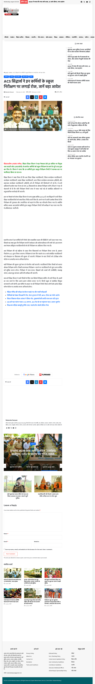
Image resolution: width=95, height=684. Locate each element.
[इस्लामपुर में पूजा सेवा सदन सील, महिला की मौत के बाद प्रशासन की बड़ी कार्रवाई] (33, 593)
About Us (28, 656)
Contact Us (29, 659)
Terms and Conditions (32, 665)
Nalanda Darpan (9, 92)
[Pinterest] (41, 97)
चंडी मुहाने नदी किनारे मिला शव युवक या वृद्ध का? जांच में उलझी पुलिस (53, 581)
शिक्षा (55, 37)
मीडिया (68, 37)
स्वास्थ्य (61, 37)
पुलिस (57, 444)
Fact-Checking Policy (54, 656)
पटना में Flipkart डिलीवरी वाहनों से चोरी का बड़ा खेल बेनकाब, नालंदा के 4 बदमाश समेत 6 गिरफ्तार (58, 454)
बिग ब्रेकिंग (17, 77)
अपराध (81, 37)
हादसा (92, 37)
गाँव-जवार (41, 37)
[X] (32, 97)
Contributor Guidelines (55, 665)
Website (36, 542)
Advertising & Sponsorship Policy (58, 671)
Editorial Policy (53, 653)
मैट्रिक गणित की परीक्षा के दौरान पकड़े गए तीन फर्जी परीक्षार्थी (27, 292)
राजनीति (74, 37)
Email (6, 542)
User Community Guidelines (56, 662)
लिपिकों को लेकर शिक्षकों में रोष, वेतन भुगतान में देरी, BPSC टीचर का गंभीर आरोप (33, 295)
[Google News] (28, 375)
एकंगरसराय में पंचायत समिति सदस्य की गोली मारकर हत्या (11, 601)
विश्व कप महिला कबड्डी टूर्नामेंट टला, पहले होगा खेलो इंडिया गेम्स (28, 305)
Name (6, 534)
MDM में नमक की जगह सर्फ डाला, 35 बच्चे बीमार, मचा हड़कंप (46, 2)
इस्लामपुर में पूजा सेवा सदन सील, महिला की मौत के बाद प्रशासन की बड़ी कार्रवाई (32, 602)
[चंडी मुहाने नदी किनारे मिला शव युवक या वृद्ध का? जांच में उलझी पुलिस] (53, 573)
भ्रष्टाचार (10, 73)
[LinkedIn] (36, 97)
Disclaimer (29, 662)
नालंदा (12, 37)
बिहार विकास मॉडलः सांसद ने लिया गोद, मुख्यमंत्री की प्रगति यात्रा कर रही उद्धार (33, 298)
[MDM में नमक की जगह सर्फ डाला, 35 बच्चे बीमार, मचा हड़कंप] (12, 573)
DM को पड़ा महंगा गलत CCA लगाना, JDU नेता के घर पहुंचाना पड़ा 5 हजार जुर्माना (33, 302)
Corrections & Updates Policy (57, 659)
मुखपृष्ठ (6, 73)
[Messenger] (45, 97)
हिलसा (27, 37)
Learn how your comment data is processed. (35, 558)
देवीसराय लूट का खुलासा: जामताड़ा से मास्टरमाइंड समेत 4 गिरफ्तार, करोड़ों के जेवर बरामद (53, 602)
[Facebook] (28, 97)
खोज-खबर (49, 37)
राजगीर (33, 37)
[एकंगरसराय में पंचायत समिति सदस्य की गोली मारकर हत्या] (12, 593)
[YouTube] (13, 428)
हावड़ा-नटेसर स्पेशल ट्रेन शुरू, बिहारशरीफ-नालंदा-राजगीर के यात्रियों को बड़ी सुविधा (32, 581)
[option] (23, 466)
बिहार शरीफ (19, 37)
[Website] (7, 428)
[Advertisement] (64, 19)
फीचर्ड (6, 37)
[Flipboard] (44, 375)
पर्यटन (86, 37)
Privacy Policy (30, 653)
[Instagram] (16, 428)
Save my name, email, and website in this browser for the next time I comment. (29, 550)
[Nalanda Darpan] (11, 11)
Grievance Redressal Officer (56, 668)
